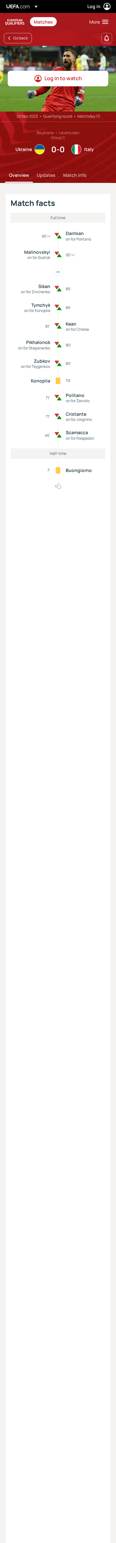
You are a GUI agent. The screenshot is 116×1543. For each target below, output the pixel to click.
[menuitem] (56, 22)
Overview (19, 175)
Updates (46, 175)
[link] (43, 22)
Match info (75, 175)
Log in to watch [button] (63, 78)
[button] (97, 22)
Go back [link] (20, 38)
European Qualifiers (14, 21)
